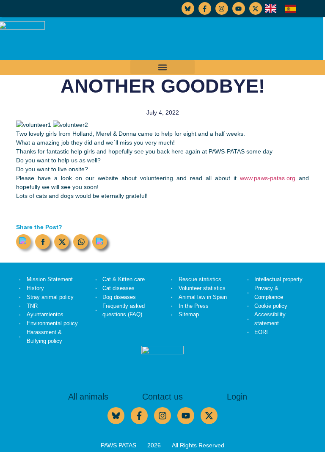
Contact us (162, 396)
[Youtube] (238, 8)
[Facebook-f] (204, 8)
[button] (162, 67)
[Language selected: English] (285, 8)
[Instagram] (221, 8)
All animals (88, 396)
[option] (293, 9)
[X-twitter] (255, 8)
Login (237, 396)
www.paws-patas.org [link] (269, 178)
